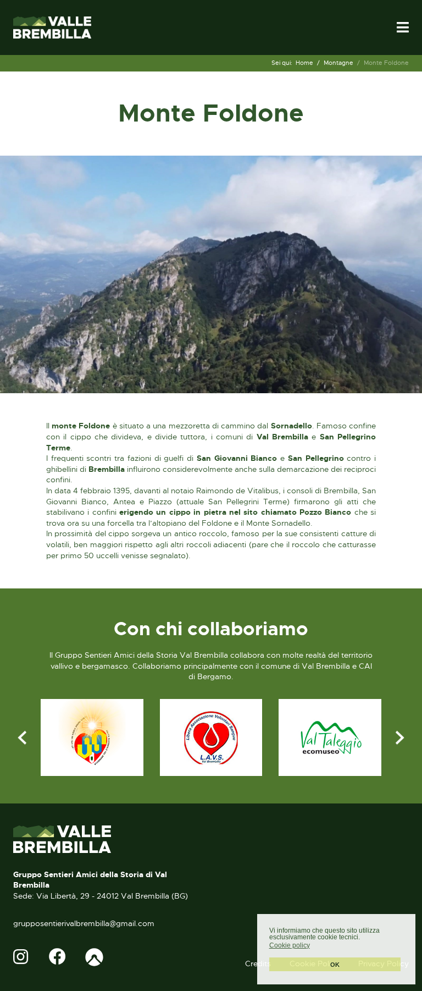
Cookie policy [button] (289, 945)
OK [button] (335, 964)
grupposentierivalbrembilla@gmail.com (83, 923)
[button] (315, 946)
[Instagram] (22, 957)
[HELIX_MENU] (403, 27)
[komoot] (94, 957)
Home (304, 63)
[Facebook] (58, 957)
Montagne (338, 63)
